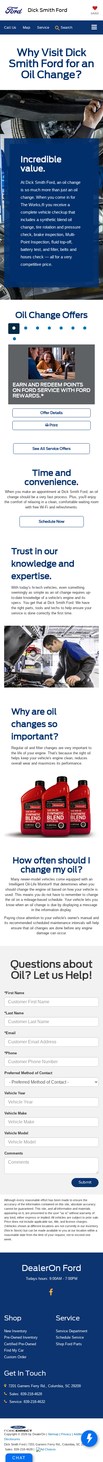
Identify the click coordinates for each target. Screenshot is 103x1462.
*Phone (10, 1053)
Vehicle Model (16, 1133)
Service (43, 27)
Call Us (10, 27)
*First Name (14, 993)
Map (26, 27)
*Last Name (14, 1013)
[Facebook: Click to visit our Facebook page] (51, 1292)
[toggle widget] (89, 1438)
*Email (10, 1033)
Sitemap (53, 1434)
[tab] (14, 328)
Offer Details (51, 413)
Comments (13, 1153)
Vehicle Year (14, 1093)
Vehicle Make (15, 1113)
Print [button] (53, 425)
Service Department (71, 1331)
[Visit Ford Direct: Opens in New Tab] (46, 1449)
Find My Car (14, 1350)
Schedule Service (70, 1337)
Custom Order (15, 1357)
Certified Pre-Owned (20, 1344)
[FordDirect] (18, 1428)
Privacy (66, 1434)
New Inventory (15, 1331)
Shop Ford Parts (69, 1344)
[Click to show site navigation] (94, 27)
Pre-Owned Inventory (21, 1337)
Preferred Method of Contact (28, 1073)
